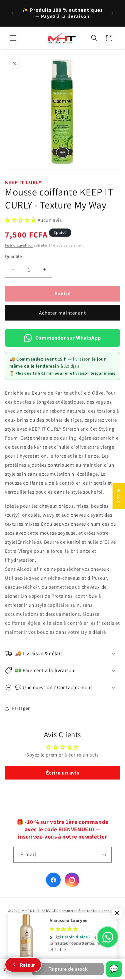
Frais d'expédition (19, 245)
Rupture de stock (68, 969)
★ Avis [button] (119, 495)
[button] (13, 38)
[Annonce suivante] (112, 13)
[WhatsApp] (108, 937)
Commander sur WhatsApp (68, 337)
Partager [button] (21, 708)
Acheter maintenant (62, 313)
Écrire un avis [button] (62, 772)
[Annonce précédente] (12, 13)
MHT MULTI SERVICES (40, 910)
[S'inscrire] (104, 855)
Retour (27, 965)
